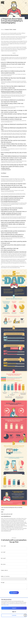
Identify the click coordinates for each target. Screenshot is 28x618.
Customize (14, 615)
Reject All (14, 611)
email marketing (10, 525)
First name (3, 546)
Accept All (14, 608)
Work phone (3, 564)
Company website (4, 570)
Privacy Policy (6, 604)
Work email (3, 558)
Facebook (7, 29)
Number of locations (5, 576)
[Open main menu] (26, 3)
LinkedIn (14, 29)
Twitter (10, 29)
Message (2, 582)
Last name (3, 552)
